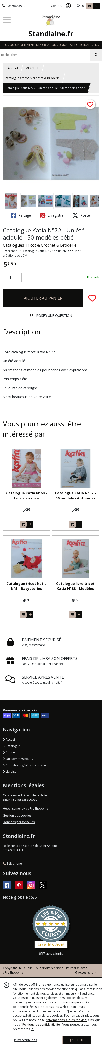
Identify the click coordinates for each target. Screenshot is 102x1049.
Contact (56, 6)
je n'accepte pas (25, 1040)
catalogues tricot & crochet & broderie (32, 78)
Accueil (13, 68)
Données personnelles (19, 822)
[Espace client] (68, 6)
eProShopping (13, 972)
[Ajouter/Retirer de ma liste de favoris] (92, 298)
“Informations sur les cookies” (66, 1020)
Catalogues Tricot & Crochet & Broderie (39, 245)
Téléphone (14, 863)
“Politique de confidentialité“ (41, 1024)
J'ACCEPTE (77, 1040)
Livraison (11, 771)
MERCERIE (32, 68)
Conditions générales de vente (27, 765)
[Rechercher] (96, 55)
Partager (24, 215)
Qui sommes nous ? (19, 759)
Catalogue (12, 746)
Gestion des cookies (17, 815)
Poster (85, 215)
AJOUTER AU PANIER (43, 298)
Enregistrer (56, 215)
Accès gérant (86, 972)
